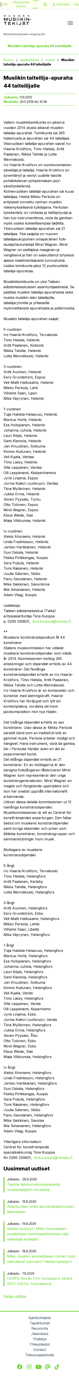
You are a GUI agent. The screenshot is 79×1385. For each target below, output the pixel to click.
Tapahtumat (40, 1323)
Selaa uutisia (15, 1296)
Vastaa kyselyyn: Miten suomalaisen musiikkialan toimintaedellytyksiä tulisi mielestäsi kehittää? (37, 1233)
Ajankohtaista (29, 60)
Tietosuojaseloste (39, 1355)
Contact (21, 6)
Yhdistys (40, 1339)
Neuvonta (39, 1328)
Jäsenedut (39, 1333)
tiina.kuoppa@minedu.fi (51, 621)
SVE (5, 4)
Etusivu (9, 60)
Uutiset (50, 60)
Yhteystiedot (21, 2)
